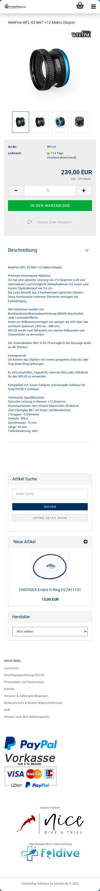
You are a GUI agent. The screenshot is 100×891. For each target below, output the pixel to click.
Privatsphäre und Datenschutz (24, 682)
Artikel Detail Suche (50, 517)
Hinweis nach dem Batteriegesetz (26, 717)
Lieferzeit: (15, 153)
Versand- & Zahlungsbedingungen (26, 696)
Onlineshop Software (35, 883)
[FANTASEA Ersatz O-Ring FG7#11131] (50, 567)
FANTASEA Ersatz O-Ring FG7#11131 (50, 590)
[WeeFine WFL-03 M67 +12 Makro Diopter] (50, 70)
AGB (7, 710)
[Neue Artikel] (85, 542)
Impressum (11, 668)
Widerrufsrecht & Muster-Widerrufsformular (33, 703)
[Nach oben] (85, 884)
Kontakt (9, 689)
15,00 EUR (50, 599)
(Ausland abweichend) (61, 157)
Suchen (50, 506)
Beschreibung (22, 250)
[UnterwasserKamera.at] (13, 6)
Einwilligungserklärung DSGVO (24, 675)
